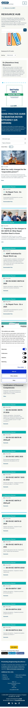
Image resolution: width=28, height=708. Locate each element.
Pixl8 (20, 698)
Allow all (14, 371)
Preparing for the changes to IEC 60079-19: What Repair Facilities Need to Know (13, 231)
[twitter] (12, 703)
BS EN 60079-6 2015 (13, 609)
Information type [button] (6, 139)
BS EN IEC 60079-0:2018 (14, 568)
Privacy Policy (19, 677)
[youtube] (9, 703)
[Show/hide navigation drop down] (25, 3)
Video (4, 396)
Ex (10, 146)
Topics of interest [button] (6, 143)
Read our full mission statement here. (15, 669)
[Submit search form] (25, 29)
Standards (5, 290)
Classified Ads (5, 679)
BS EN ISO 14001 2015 (14, 456)
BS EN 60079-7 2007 (13, 588)
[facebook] (19, 703)
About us (4, 675)
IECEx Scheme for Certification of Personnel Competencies (13, 385)
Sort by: (3, 55)
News (2, 180)
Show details (21, 367)
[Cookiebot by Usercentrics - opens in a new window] (20, 326)
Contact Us (5, 677)
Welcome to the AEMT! (10, 8)
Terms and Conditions (21, 675)
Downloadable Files (8, 201)
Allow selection (14, 375)
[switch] (24, 353)
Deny (14, 380)
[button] (2, 82)
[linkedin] (15, 703)
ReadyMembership (20, 700)
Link (2, 241)
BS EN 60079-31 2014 (13, 630)
